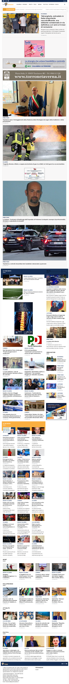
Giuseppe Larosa (51, 293)
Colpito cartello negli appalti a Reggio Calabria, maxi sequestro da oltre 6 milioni (31, 9)
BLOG (56, 4)
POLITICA (45, 4)
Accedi (64, 1)
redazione (44, 35)
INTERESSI (51, 4)
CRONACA (25, 4)
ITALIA (34, 4)
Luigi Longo (61, 362)
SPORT (30, 4)
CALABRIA (18, 4)
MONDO (40, 4)
